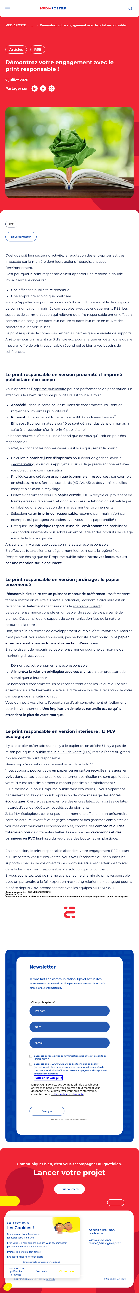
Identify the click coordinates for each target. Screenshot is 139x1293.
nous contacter (21, 236)
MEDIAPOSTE (104, 888)
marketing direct (86, 606)
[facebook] (43, 88)
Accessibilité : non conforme (102, 1231)
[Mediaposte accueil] (53, 8)
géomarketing (22, 464)
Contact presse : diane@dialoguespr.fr (105, 1241)
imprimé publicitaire (49, 389)
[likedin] (34, 88)
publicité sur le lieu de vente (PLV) (63, 752)
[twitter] (51, 88)
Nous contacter (69, 1189)
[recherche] (130, 8)
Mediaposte (15, 25)
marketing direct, (19, 656)
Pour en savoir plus (48, 1078)
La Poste (50, 1279)
